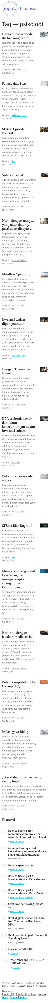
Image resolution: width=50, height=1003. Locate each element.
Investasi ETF (8, 994)
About (22, 986)
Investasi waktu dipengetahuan (13, 321)
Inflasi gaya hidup (15, 731)
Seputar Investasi (18, 997)
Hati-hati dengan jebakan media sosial (17, 634)
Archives (14, 986)
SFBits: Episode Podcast (13, 131)
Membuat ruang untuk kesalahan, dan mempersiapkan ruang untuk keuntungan (19, 579)
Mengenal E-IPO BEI (20, 949)
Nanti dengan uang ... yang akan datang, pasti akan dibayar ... (18, 224)
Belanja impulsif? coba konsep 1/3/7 (19, 684)
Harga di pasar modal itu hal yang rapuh (18, 36)
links (24, 69)
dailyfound (16, 69)
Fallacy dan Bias (14, 83)
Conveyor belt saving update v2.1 (25, 905)
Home (5, 986)
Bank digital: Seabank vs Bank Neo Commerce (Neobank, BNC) (26, 921)
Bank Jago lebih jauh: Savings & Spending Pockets (27, 936)
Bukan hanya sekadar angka (18, 478)
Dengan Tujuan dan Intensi (16, 371)
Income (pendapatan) (21, 865)
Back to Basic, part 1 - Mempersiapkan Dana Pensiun (27, 891)
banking (13, 928)
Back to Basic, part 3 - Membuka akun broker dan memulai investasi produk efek (27, 834)
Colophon (38, 982)
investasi (16, 355)
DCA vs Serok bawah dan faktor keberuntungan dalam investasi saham (18, 424)
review (21, 928)
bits (13, 161)
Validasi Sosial (12, 175)
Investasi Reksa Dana (26, 994)
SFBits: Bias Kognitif (17, 525)
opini (23, 355)
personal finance (19, 206)
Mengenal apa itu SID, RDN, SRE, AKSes (28, 961)
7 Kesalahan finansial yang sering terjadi (21, 779)
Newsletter (41, 986)
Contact (30, 986)
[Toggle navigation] (6, 19)
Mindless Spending (16, 274)
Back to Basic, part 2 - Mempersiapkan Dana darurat (27, 877)
